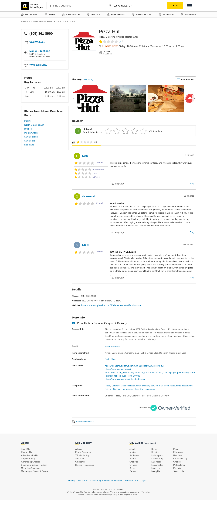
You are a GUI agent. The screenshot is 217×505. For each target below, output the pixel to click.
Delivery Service (150, 386)
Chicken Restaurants (127, 36)
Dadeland (29, 144)
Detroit (154, 449)
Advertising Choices (30, 462)
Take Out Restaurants (145, 389)
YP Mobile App (82, 455)
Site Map (79, 458)
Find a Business (83, 452)
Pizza (102, 36)
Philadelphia (179, 465)
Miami (27, 121)
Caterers (110, 36)
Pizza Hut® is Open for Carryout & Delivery (102, 323)
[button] (189, 5)
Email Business (112, 346)
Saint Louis (178, 471)
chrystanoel (88, 196)
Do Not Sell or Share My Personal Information (100, 480)
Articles (79, 449)
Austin (132, 452)
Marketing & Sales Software (34, 471)
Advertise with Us (29, 455)
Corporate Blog (28, 458)
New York (177, 455)
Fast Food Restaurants (170, 386)
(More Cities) (150, 443)
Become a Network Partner (34, 465)
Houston (155, 452)
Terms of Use (131, 480)
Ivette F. (86, 156)
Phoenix (177, 468)
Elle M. (85, 245)
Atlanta (132, 449)
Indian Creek (30, 132)
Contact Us (26, 452)
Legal (143, 480)
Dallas (132, 468)
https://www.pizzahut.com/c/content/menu (125, 379)
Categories (80, 462)
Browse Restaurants (85, 465)
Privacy (71, 480)
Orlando (177, 462)
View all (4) (88, 79)
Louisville (155, 468)
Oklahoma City (180, 458)
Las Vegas (156, 462)
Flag (192, 183)
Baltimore (134, 455)
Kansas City (157, 458)
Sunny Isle (29, 140)
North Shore (110, 359)
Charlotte (133, 462)
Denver (132, 471)
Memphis (155, 471)
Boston (132, 458)
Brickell (28, 128)
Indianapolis (157, 455)
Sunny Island (31, 136)
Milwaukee (178, 452)
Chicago (133, 465)
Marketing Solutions (30, 468)
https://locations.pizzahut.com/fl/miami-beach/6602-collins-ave (111, 305)
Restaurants (127, 389)
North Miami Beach (34, 125)
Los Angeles (157, 465)
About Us (25, 449)
